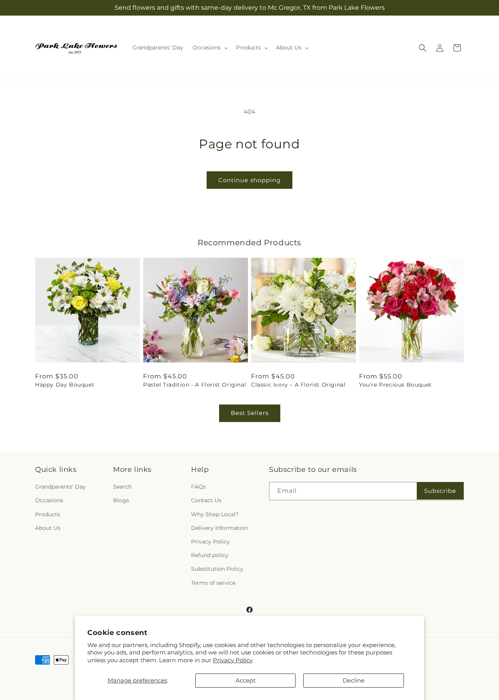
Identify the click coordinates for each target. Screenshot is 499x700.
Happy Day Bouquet (64, 384)
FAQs (198, 486)
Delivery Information (219, 527)
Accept (245, 680)
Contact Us (206, 500)
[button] (209, 47)
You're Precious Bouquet (395, 384)
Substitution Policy (217, 568)
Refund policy (209, 555)
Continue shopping (249, 180)
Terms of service (213, 582)
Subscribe (440, 490)
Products (47, 514)
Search (122, 486)
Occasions (49, 500)
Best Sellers (250, 413)
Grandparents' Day (60, 486)
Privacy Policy (233, 660)
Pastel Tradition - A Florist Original (194, 384)
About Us (47, 527)
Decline (354, 680)
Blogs (121, 500)
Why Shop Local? (215, 514)
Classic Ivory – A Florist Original (298, 384)
